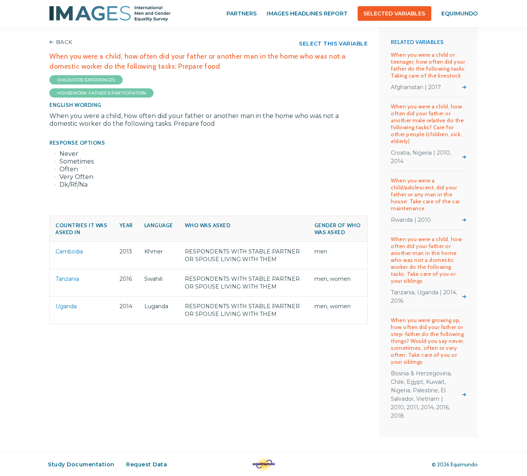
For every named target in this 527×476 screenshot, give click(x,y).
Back (64, 42)
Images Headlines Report (307, 13)
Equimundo (459, 13)
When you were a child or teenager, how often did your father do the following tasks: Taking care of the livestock (428, 65)
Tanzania (67, 278)
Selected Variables (394, 13)
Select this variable (333, 43)
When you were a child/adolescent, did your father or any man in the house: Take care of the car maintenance (425, 194)
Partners (241, 13)
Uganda (66, 306)
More (464, 87)
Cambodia (69, 251)
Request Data (146, 464)
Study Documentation (81, 464)
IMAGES (110, 13)
